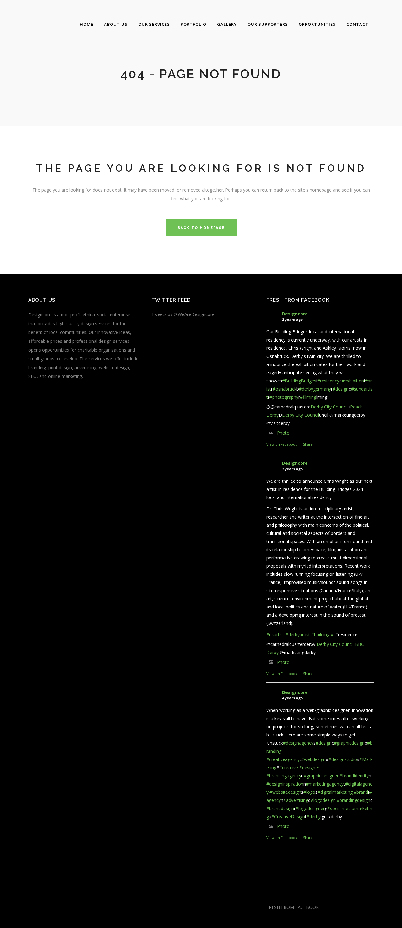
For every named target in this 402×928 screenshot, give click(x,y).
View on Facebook (281, 444)
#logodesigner (310, 808)
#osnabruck (284, 389)
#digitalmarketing (335, 792)
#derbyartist (297, 634)
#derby (314, 817)
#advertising (295, 800)
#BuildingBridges (299, 381)
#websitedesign (285, 792)
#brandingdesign (353, 800)
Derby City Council (329, 407)
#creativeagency (283, 759)
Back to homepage (201, 228)
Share (308, 444)
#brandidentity (354, 776)
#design (341, 389)
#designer (309, 767)
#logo (309, 792)
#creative (288, 767)
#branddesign (280, 808)
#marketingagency (325, 784)
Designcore (295, 314)
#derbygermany (315, 389)
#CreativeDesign (288, 817)
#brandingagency (283, 776)
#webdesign (313, 759)
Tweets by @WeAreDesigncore (183, 314)
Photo (283, 433)
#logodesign (323, 800)
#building (320, 634)
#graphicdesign (349, 743)
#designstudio (343, 759)
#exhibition (353, 381)
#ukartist (275, 634)
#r (333, 634)
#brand (361, 792)
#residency (328, 381)
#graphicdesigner (321, 776)
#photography (283, 397)
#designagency (298, 743)
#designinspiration (284, 784)
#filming (308, 397)
